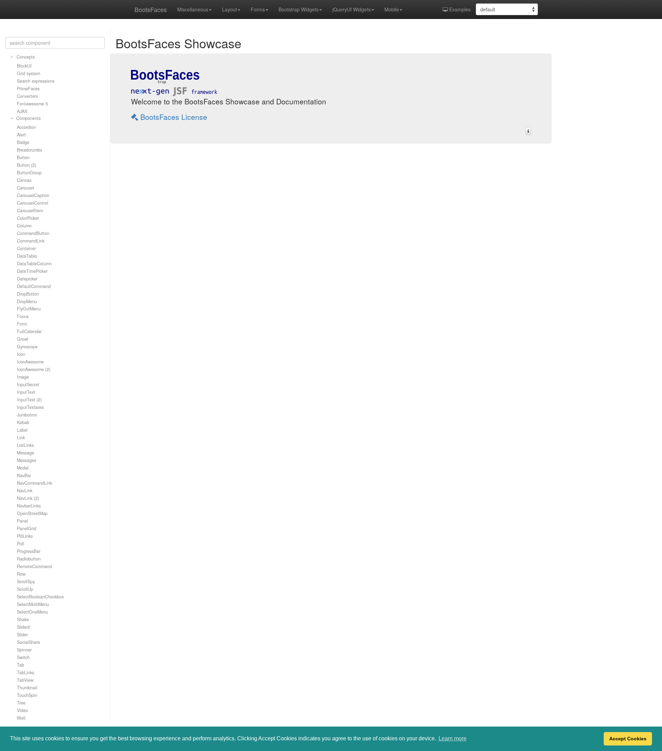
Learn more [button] (453, 738)
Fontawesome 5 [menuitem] (32, 104)
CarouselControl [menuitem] (32, 203)
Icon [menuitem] (21, 354)
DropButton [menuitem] (28, 294)
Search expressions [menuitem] (35, 81)
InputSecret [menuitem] (28, 384)
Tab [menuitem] (20, 665)
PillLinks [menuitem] (25, 536)
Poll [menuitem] (20, 544)
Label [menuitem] (22, 430)
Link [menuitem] (21, 437)
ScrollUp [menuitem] (25, 589)
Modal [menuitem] (23, 468)
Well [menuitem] (21, 718)
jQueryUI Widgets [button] (351, 9)
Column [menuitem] (24, 226)
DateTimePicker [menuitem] (32, 271)
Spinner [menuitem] (24, 650)
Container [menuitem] (26, 248)
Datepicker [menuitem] (27, 279)
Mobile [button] (391, 9)
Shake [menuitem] (23, 619)
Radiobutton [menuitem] (29, 559)
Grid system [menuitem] (28, 73)
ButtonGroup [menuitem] (29, 172)
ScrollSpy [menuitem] (26, 581)
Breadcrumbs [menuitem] (29, 150)
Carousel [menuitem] (25, 188)
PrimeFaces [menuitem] (28, 88)
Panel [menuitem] (22, 521)
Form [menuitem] (22, 324)
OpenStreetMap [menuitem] (32, 513)
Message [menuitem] (25, 453)
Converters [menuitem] (27, 96)
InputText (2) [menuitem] (29, 400)
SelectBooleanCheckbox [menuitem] (40, 597)
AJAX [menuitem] (22, 111)
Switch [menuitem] (23, 657)
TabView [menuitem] (25, 680)
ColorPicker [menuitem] (28, 218)
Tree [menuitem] (21, 703)
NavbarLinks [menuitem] (29, 506)
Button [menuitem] (23, 157)
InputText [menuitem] (26, 392)
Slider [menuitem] (22, 634)
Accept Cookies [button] (627, 738)
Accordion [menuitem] (26, 127)
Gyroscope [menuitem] (27, 346)
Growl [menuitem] (22, 339)
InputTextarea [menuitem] (30, 407)
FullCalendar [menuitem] (29, 331)
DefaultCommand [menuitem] (34, 286)
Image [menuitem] (23, 377)
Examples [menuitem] (459, 9)
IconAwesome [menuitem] (30, 362)
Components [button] (28, 118)
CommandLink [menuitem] (30, 241)
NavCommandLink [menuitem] (34, 483)
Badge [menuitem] (23, 142)
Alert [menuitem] (21, 135)
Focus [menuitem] (23, 316)
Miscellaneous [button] (192, 9)
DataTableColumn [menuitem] (34, 263)
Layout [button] (229, 9)
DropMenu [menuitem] (27, 301)
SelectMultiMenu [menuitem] (33, 604)
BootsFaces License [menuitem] (172, 117)
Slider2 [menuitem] (23, 627)
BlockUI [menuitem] (24, 66)
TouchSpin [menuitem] (27, 695)
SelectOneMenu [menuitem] (32, 612)
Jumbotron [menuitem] (27, 415)
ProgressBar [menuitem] (28, 551)
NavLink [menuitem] (24, 490)
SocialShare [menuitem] (28, 642)
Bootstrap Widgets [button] (299, 9)
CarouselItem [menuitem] (30, 210)
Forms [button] (258, 9)
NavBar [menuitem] (24, 475)
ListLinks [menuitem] (25, 445)
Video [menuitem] (22, 710)
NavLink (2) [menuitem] (28, 498)
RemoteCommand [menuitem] (34, 566)
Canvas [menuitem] (24, 180)
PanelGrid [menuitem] (26, 528)
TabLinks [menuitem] (25, 672)
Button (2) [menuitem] (26, 165)
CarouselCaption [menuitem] (33, 195)
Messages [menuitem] (26, 460)
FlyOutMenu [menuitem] (29, 309)
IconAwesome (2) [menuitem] (33, 369)
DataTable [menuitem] (27, 256)
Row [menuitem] (21, 574)
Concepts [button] (25, 57)
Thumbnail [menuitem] (27, 688)
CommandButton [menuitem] (33, 233)
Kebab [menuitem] (23, 422)
